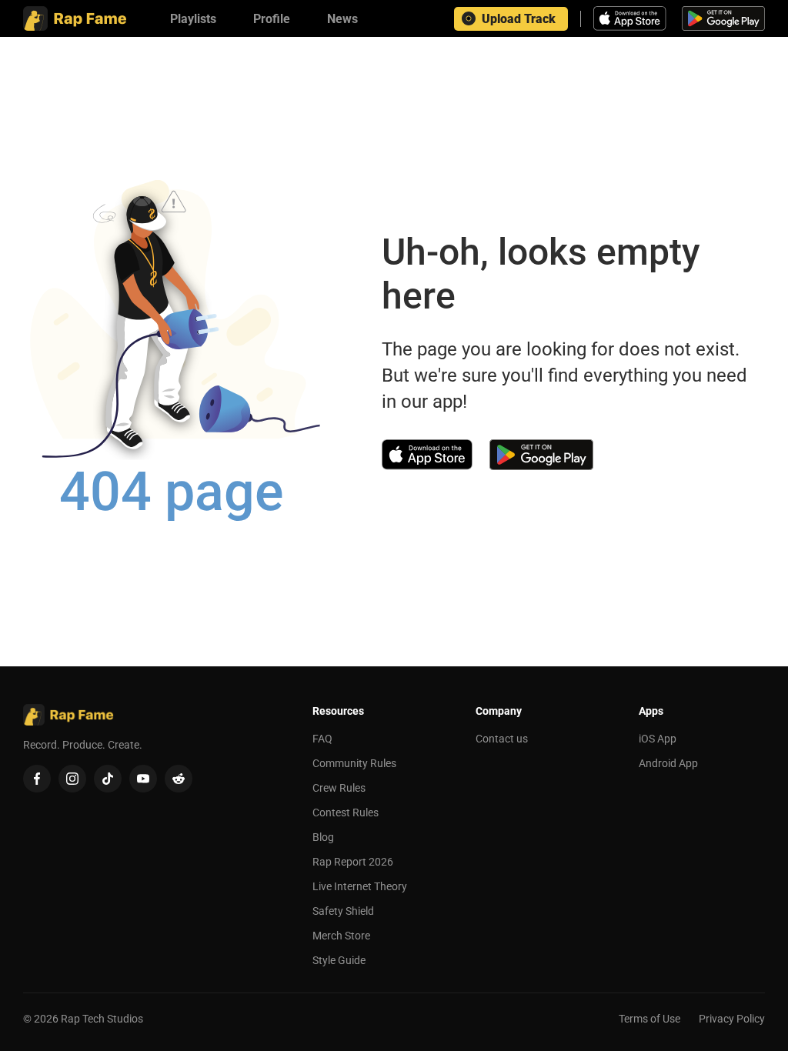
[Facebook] (37, 778)
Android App (668, 763)
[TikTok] (108, 778)
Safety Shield (343, 911)
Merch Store (341, 935)
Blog (323, 837)
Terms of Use (649, 1019)
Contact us (502, 738)
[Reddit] (178, 778)
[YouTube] (143, 778)
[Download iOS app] (631, 18)
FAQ (322, 738)
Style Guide (339, 960)
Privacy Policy (732, 1019)
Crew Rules (339, 788)
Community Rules (354, 763)
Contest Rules (345, 812)
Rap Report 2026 (352, 862)
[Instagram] (72, 778)
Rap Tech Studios (102, 1019)
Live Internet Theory (359, 886)
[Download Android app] (723, 18)
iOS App (657, 738)
